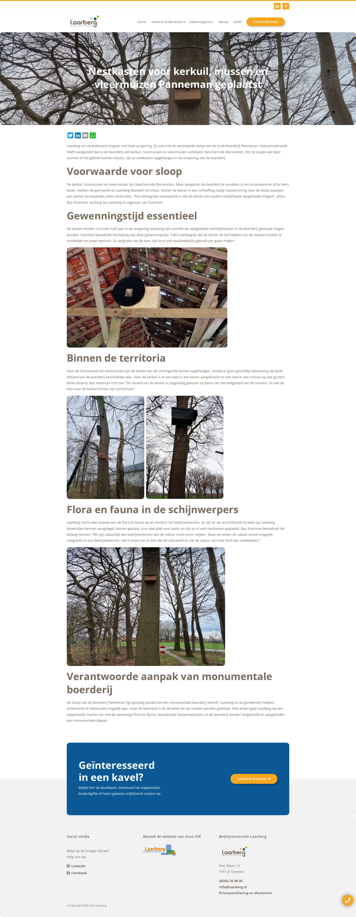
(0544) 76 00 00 (231, 881)
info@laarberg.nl (233, 887)
